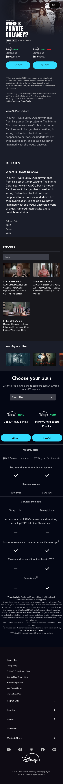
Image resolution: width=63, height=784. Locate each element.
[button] (31, 701)
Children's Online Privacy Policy (18, 671)
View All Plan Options (17, 110)
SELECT (18, 65)
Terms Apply (13, 597)
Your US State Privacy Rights (17, 677)
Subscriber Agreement (15, 683)
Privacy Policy (12, 666)
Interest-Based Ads (14, 694)
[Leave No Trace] (18, 359)
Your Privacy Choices (14, 688)
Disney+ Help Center (34, 630)
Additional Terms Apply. (21, 101)
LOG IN (54, 5)
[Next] (57, 359)
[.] (9, 749)
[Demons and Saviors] (44, 359)
